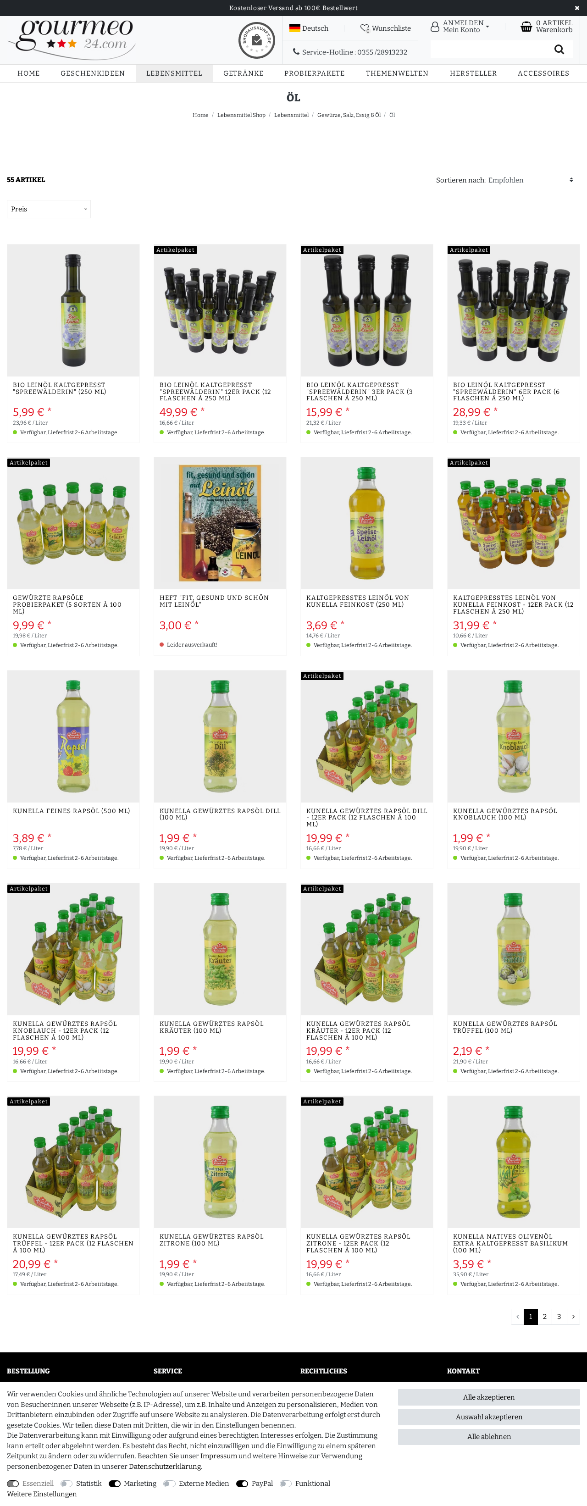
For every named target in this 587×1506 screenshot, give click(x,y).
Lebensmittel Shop (241, 115)
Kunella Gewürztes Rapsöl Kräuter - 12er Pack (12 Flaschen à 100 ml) (358, 1031)
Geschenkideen (93, 73)
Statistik (89, 1483)
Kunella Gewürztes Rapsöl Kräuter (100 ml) (212, 1028)
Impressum (218, 1456)
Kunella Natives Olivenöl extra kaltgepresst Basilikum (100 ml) (510, 1244)
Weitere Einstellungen (42, 1494)
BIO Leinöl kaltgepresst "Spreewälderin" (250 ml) (59, 389)
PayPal (262, 1483)
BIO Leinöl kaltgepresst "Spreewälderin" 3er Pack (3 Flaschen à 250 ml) (359, 392)
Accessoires (544, 73)
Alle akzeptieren (489, 1397)
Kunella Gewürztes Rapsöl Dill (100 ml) (220, 815)
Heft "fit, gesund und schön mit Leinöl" (214, 602)
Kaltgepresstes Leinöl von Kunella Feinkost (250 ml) (358, 602)
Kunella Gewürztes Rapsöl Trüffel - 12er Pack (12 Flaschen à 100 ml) (73, 1244)
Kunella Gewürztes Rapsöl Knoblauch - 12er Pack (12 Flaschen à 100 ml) (65, 1031)
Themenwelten (397, 73)
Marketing (140, 1483)
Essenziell (38, 1483)
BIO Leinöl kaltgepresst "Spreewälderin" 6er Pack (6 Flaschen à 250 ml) (506, 392)
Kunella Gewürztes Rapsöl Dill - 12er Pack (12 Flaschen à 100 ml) (366, 818)
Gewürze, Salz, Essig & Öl (349, 115)
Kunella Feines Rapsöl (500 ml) (71, 811)
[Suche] (559, 49)
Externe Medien (204, 1483)
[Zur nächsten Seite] (574, 1317)
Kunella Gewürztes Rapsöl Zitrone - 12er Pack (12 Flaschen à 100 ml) (358, 1244)
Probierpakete (314, 73)
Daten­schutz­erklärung (165, 1466)
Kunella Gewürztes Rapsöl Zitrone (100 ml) (212, 1240)
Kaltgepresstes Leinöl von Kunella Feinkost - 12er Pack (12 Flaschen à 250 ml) (513, 605)
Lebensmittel (174, 73)
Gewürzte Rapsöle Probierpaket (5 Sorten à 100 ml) (67, 605)
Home (28, 73)
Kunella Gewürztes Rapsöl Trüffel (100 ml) (505, 1028)
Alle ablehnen (489, 1437)
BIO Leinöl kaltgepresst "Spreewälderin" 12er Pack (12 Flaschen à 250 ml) (215, 392)
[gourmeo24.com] (71, 40)
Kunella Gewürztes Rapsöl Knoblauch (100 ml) (505, 815)
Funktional (312, 1483)
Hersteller (473, 73)
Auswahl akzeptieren (489, 1417)
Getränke (243, 73)
